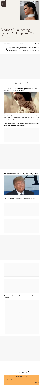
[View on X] (21, 135)
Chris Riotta (7, 43)
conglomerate (19, 123)
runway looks (16, 52)
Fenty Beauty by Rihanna (25, 83)
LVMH (5, 123)
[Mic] (3, 3)
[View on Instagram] (22, 317)
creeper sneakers (8, 52)
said (38, 117)
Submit (37, 382)
